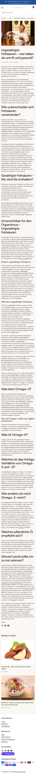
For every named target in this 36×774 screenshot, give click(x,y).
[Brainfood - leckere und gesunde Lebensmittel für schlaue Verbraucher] (18, 687)
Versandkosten (5, 726)
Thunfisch (21, 527)
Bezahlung (4, 724)
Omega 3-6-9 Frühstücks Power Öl (12, 583)
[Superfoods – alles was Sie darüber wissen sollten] (18, 651)
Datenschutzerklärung (7, 739)
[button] (33, 7)
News (10, 18)
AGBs (2, 735)
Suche (3, 721)
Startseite (3, 18)
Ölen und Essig (23, 258)
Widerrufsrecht (5, 737)
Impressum (4, 742)
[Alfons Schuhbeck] (17, 7)
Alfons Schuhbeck (20, 772)
